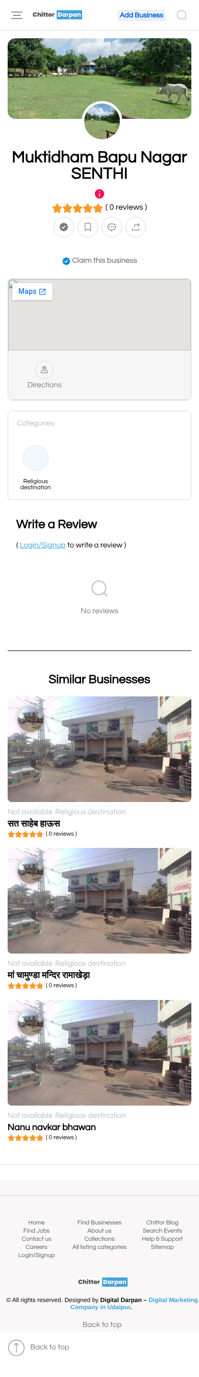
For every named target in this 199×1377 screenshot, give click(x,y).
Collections (100, 1239)
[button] (64, 227)
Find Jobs (36, 1231)
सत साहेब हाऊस (34, 824)
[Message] (112, 227)
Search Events (162, 1231)
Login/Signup (36, 1255)
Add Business (141, 15)
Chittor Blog (162, 1222)
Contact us (37, 1239)
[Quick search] (181, 15)
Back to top (102, 1325)
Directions (45, 385)
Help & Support (162, 1239)
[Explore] (17, 15)
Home (37, 1222)
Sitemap (162, 1247)
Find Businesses (99, 1222)
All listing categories (99, 1247)
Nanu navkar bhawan (52, 1127)
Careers (36, 1247)
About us (99, 1231)
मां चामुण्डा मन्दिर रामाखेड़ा (49, 975)
